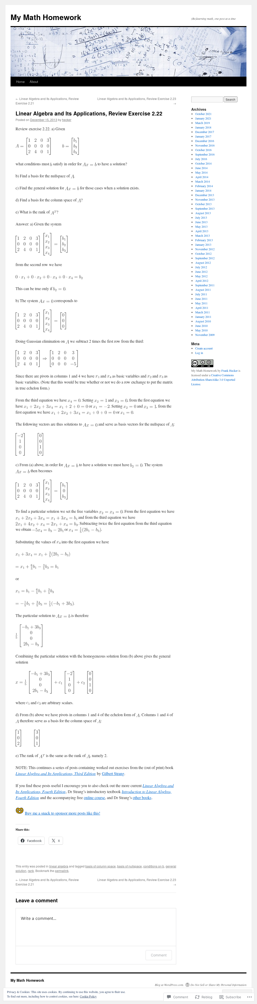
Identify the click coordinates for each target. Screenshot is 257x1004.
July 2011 (201, 294)
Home (20, 81)
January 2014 (203, 190)
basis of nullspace (129, 866)
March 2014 (202, 181)
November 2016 (205, 145)
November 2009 (205, 335)
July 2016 (201, 159)
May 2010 (201, 330)
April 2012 (201, 281)
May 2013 (201, 226)
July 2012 (201, 267)
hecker (66, 119)
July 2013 (201, 217)
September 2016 (205, 154)
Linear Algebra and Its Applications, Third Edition (56, 773)
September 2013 (205, 208)
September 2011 (205, 285)
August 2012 (203, 263)
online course (94, 797)
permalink (62, 870)
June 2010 (201, 326)
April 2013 (201, 231)
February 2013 (204, 240)
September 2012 (205, 258)
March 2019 (202, 123)
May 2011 (201, 303)
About (34, 81)
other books (142, 797)
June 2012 (201, 272)
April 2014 (201, 177)
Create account (204, 348)
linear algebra (58, 866)
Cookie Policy (88, 996)
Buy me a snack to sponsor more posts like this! (62, 813)
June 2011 (201, 299)
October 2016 (203, 150)
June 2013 (201, 222)
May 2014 (201, 172)
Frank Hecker (229, 370)
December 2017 (204, 132)
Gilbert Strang (113, 773)
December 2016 (204, 141)
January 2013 (203, 244)
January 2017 (203, 136)
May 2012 (201, 276)
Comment (159, 955)
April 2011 (201, 308)
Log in (199, 353)
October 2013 (203, 204)
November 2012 (205, 249)
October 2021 (203, 114)
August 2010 (203, 321)
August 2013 (203, 213)
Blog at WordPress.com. (169, 985)
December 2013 (204, 195)
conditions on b (153, 866)
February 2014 (204, 186)
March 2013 (202, 235)
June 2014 (201, 168)
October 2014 (203, 163)
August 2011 (203, 290)
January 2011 (203, 317)
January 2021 (203, 118)
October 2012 (203, 254)
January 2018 (203, 127)
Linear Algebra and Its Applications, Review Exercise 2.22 (89, 113)
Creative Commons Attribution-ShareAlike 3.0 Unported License (213, 379)
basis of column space (100, 866)
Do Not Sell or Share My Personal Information (218, 985)
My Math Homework (46, 17)
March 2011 (202, 312)
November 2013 (205, 199)
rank (31, 870)
